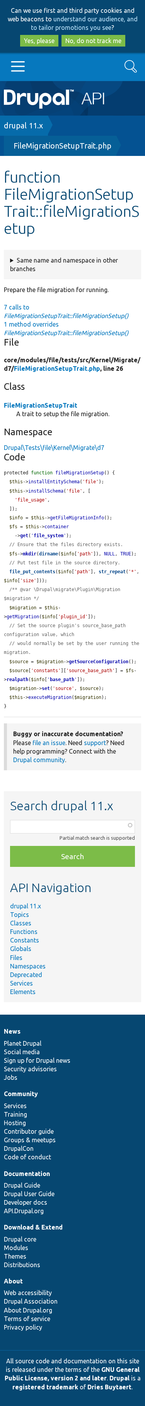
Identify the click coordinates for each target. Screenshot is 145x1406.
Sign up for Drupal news (37, 1060)
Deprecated (26, 974)
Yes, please (39, 40)
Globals (20, 948)
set (46, 688)
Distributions (22, 1264)
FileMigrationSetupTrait (40, 405)
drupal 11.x (23, 125)
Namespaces (28, 966)
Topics (19, 914)
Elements (23, 991)
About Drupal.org (28, 1310)
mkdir (29, 554)
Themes (15, 1256)
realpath (17, 679)
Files (16, 957)
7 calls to (66, 311)
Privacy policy (23, 1327)
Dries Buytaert (109, 1387)
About (13, 1281)
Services (21, 983)
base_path (62, 679)
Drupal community (39, 759)
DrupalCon (19, 1148)
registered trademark (45, 1387)
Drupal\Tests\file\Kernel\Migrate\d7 (54, 447)
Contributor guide (29, 1131)
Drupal (119, 1378)
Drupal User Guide (29, 1193)
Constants (24, 940)
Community (21, 1093)
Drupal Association (31, 1301)
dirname (48, 554)
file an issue (48, 742)
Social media (22, 1051)
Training (15, 1114)
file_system (48, 535)
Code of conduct (27, 1157)
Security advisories (30, 1068)
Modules (16, 1247)
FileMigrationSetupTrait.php (62, 145)
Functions (24, 931)
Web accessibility (28, 1292)
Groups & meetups (30, 1139)
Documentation (27, 1173)
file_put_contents (32, 571)
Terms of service (27, 1318)
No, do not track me (93, 40)
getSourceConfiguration (98, 661)
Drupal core (20, 1239)
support (95, 742)
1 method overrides (66, 328)
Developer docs (25, 1202)
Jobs (10, 1077)
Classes (20, 923)
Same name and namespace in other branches (64, 264)
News (12, 1031)
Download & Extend (33, 1227)
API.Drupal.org (24, 1210)
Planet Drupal (22, 1043)
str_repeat (112, 571)
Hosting (15, 1122)
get (24, 535)
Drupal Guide (22, 1185)
